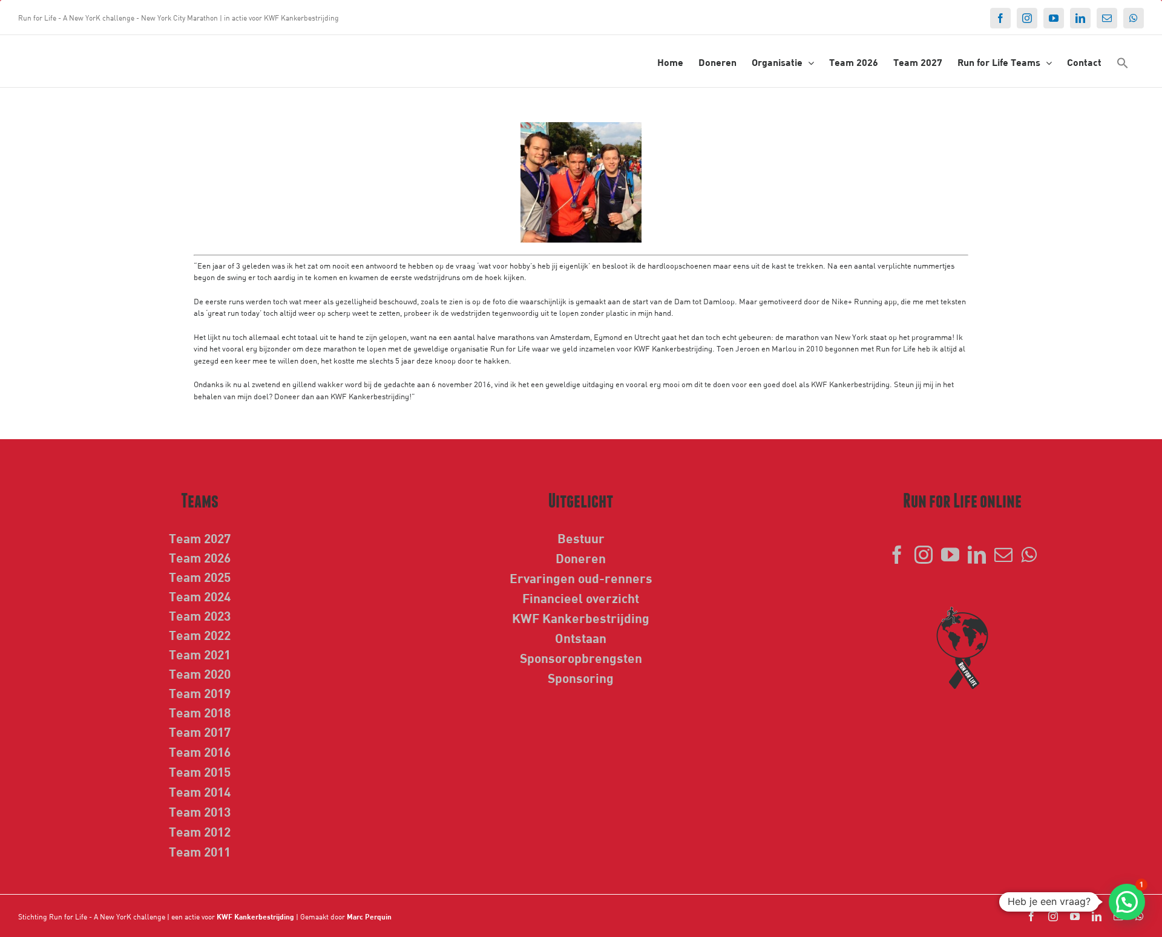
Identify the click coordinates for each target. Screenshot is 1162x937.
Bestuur (581, 538)
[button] (1123, 62)
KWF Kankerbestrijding (580, 617)
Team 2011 (200, 851)
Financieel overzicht (580, 598)
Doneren (581, 558)
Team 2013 (200, 811)
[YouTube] (950, 555)
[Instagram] (923, 555)
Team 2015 (200, 771)
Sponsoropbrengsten (581, 657)
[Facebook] (897, 555)
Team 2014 (200, 791)
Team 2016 (200, 751)
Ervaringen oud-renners (581, 578)
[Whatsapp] (1029, 555)
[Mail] (1003, 555)
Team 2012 (200, 831)
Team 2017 (200, 731)
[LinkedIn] (977, 555)
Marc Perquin (369, 916)
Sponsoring (581, 677)
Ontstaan (580, 637)
